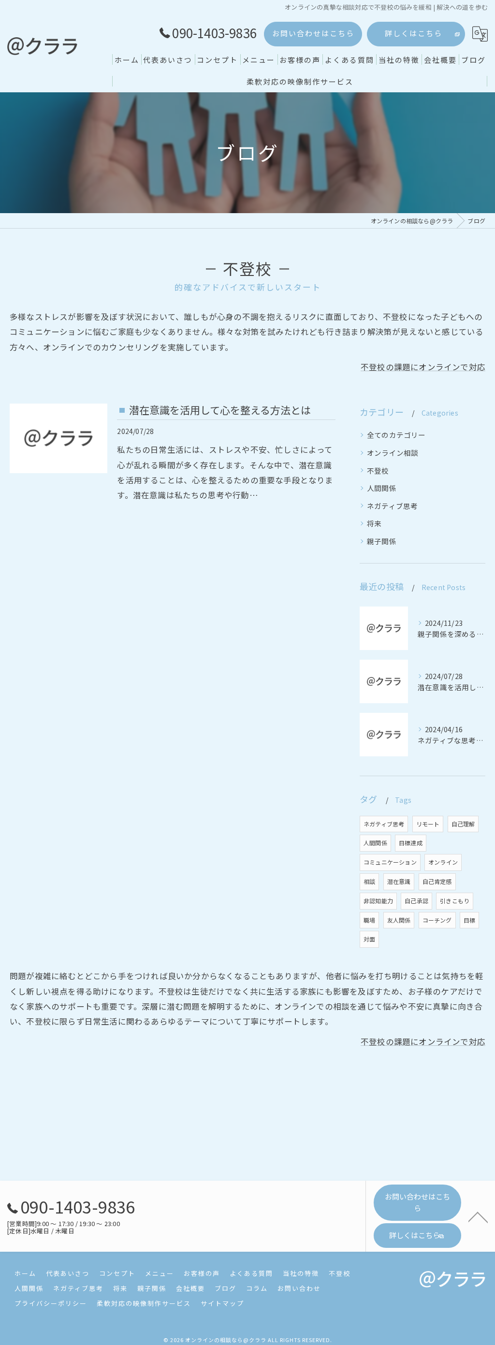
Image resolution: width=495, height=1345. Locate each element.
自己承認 (416, 901)
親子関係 (381, 541)
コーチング (437, 920)
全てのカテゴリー (396, 435)
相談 (369, 881)
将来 (374, 523)
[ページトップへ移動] (478, 1216)
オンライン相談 (392, 453)
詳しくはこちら (413, 33)
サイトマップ (222, 1303)
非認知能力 (378, 901)
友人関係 (399, 920)
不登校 (378, 470)
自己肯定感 (437, 881)
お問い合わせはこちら (313, 33)
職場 (369, 920)
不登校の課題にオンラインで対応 (423, 367)
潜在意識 (399, 881)
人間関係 (381, 488)
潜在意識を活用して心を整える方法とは (220, 410)
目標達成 (410, 843)
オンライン (443, 862)
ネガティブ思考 (392, 506)
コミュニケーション (390, 862)
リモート (428, 824)
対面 (369, 939)
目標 (469, 920)
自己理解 (463, 824)
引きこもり (454, 901)
